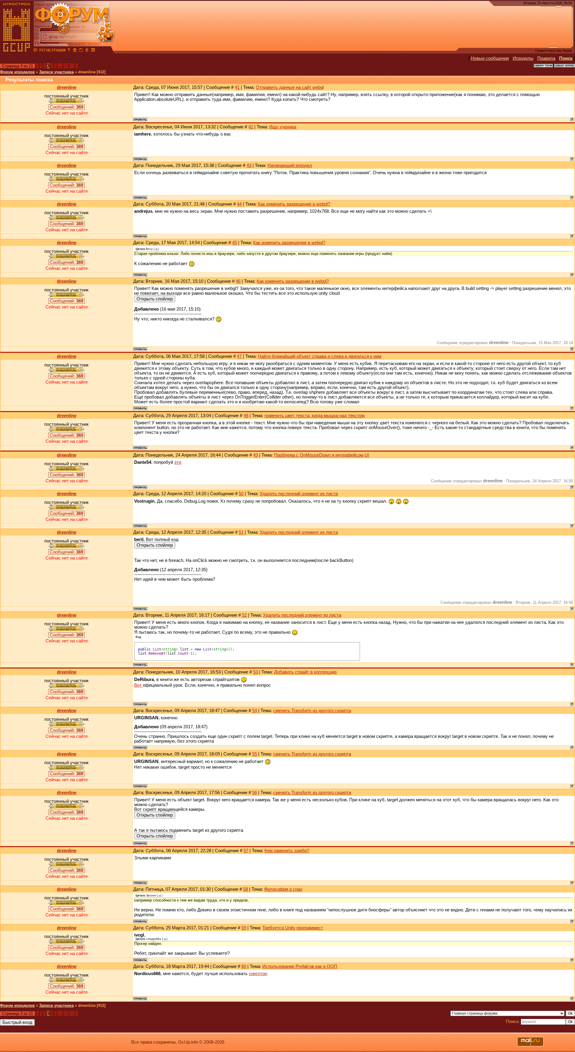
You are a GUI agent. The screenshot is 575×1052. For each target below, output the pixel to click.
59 (243, 927)
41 (237, 87)
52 (244, 615)
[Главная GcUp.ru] (17, 50)
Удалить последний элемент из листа (299, 493)
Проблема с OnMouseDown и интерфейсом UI (321, 455)
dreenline (66, 87)
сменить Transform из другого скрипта (312, 710)
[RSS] (93, 50)
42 (250, 126)
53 (255, 672)
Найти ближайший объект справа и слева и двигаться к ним (319, 356)
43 (248, 165)
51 (241, 532)
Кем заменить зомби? (286, 850)
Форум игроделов (17, 72)
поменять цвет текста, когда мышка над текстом (314, 415)
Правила (546, 58)
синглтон (258, 973)
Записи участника (56, 72)
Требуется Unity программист (292, 927)
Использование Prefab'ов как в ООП (299, 966)
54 (254, 710)
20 (65, 65)
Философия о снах (283, 889)
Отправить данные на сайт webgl (290, 87)
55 (254, 754)
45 (234, 242)
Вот (138, 685)
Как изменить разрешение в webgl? (294, 204)
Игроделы (523, 58)
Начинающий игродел (289, 165)
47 (239, 356)
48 (245, 415)
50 (241, 493)
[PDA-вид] (87, 50)
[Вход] (69, 50)
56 (254, 792)
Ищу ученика (282, 126)
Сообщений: (66, 107)
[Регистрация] (52, 50)
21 (71, 65)
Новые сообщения (490, 58)
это (177, 462)
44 (239, 204)
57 (245, 850)
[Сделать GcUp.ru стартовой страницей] (75, 50)
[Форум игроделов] (36, 50)
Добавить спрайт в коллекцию (305, 672)
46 (238, 281)
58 (245, 889)
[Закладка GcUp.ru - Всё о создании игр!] (81, 50)
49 (255, 455)
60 (243, 966)
